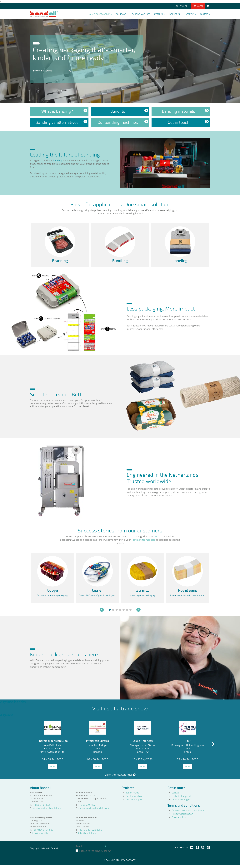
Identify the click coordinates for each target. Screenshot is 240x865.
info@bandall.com (42, 833)
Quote (200, 6)
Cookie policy (179, 817)
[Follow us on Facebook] (197, 846)
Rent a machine (134, 795)
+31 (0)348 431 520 (42, 829)
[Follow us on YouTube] (208, 846)
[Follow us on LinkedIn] (191, 846)
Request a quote (135, 799)
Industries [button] (174, 14)
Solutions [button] (121, 14)
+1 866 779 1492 (41, 804)
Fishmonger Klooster (143, 539)
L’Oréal (157, 536)
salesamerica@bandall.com (47, 808)
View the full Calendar (118, 774)
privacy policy (102, 850)
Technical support (181, 795)
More (53, 766)
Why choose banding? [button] (99, 14)
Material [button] (158, 14)
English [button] (184, 6)
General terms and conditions (188, 810)
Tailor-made (132, 792)
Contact (176, 792)
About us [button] (190, 14)
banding (57, 160)
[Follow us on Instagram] (202, 846)
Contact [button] (204, 14)
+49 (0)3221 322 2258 (90, 829)
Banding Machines (141, 14)
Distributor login (181, 799)
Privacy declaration (182, 813)
